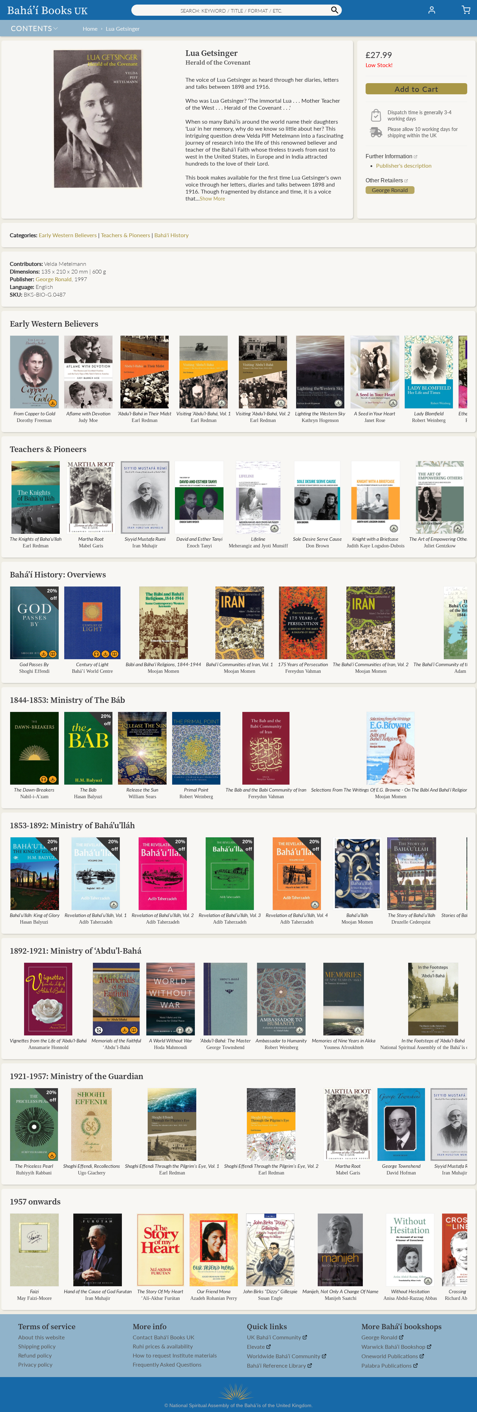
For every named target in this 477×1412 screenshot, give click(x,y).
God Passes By (34, 664)
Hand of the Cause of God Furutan (98, 1291)
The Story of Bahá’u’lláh (411, 915)
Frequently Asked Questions (167, 1364)
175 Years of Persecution (303, 664)
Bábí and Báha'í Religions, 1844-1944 (163, 664)
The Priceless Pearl (34, 1166)
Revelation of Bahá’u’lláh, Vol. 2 (163, 915)
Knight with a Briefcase (375, 538)
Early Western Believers (68, 235)
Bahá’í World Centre (92, 671)
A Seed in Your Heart (374, 413)
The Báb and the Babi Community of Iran (266, 789)
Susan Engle (270, 1298)
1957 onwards (35, 1201)
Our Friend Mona (213, 1291)
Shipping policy (37, 1346)
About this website (41, 1337)
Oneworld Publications (390, 1356)
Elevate (256, 1347)
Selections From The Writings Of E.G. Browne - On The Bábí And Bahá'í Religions (390, 789)
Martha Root (91, 538)
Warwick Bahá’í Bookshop (394, 1347)
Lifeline (258, 538)
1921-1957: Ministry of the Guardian (77, 1076)
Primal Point (196, 789)
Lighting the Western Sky (320, 413)
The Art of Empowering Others (440, 538)
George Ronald (390, 190)
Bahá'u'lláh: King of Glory (35, 915)
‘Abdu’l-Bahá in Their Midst (144, 413)
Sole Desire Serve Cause (317, 538)
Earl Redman (144, 420)
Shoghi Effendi (34, 671)
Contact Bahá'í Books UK (164, 1337)
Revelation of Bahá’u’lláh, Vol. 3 (230, 915)
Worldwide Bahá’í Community (284, 1356)
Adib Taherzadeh (95, 922)
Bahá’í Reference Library (277, 1366)
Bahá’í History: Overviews (58, 574)
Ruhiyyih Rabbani (34, 1173)
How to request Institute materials (175, 1355)
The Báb (88, 789)
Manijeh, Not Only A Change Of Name (340, 1291)
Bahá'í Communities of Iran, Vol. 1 (239, 664)
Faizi (34, 1291)
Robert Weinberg (429, 420)
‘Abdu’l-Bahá (116, 1047)
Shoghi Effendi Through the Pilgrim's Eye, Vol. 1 (172, 1166)
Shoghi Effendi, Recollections (91, 1166)
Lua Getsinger (123, 28)
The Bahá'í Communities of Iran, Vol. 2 (371, 664)
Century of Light (92, 664)
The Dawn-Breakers (34, 789)
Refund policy (35, 1355)
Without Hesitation (410, 1291)
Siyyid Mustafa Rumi (145, 538)
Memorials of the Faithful (116, 1040)
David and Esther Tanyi (199, 538)
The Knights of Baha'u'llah (35, 538)
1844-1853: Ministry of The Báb (67, 700)
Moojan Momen (163, 671)
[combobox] (236, 10)
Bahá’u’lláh (357, 915)
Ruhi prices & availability (163, 1346)
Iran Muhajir (144, 545)
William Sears (142, 796)
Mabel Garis (91, 545)
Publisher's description (404, 165)
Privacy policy (35, 1364)
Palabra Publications (387, 1366)
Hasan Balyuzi (88, 796)
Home (90, 28)
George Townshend (225, 1047)
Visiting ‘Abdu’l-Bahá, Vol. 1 (203, 413)
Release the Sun (142, 789)
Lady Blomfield (428, 413)
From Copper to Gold (34, 413)
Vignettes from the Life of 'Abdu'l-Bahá (48, 1040)
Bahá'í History (171, 235)
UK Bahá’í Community (274, 1337)
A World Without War (170, 1040)
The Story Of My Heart (160, 1291)
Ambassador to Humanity (281, 1040)
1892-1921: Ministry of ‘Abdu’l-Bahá (75, 950)
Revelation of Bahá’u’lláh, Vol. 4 (297, 915)
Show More (212, 198)
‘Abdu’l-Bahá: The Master (225, 1040)
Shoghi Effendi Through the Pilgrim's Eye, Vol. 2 (271, 1166)
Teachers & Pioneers (125, 235)
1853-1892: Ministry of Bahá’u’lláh (72, 825)
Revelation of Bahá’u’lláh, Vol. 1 (96, 915)
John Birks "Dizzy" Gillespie (270, 1291)
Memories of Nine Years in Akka (343, 1040)
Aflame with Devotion (88, 413)
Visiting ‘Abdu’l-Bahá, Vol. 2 (263, 413)
